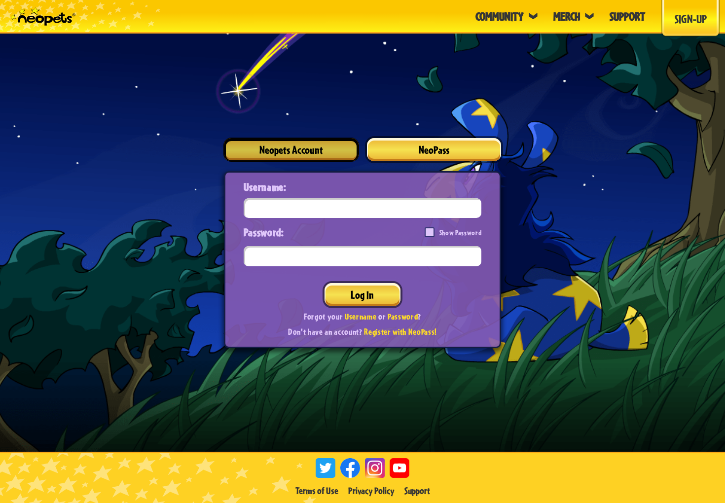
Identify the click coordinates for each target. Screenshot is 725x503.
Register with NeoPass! (400, 331)
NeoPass (434, 149)
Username (360, 316)
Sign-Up (691, 19)
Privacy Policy (371, 491)
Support (417, 491)
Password (403, 316)
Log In (362, 294)
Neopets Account (291, 149)
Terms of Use (316, 491)
